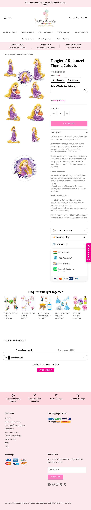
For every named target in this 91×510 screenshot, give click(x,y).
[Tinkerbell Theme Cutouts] (11, 303)
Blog (6, 443)
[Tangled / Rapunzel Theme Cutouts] (25, 79)
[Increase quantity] (67, 113)
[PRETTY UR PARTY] (45, 17)
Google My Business (13, 422)
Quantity (55, 108)
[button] (88, 252)
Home (5, 55)
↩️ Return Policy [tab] (60, 244)
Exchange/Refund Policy (15, 425)
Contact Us (9, 429)
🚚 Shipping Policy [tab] (61, 237)
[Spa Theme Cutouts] (80, 303)
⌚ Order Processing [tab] (62, 230)
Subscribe (55, 477)
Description (56, 132)
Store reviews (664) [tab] (66, 350)
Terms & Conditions (13, 436)
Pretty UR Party (59, 100)
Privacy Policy (10, 439)
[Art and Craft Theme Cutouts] (45, 303)
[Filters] (6, 357)
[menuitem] (10, 32)
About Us (8, 418)
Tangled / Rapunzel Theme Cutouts (21, 55)
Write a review (45, 370)
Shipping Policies (11, 432)
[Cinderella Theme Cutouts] (62, 303)
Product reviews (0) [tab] (24, 350)
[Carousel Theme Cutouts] (28, 303)
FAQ (6, 446)
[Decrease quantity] (53, 113)
